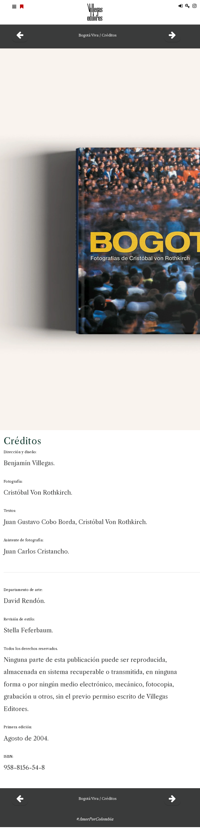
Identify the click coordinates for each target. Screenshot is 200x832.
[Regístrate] (188, 6)
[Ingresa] (182, 6)
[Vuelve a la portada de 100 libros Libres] (22, 6)
